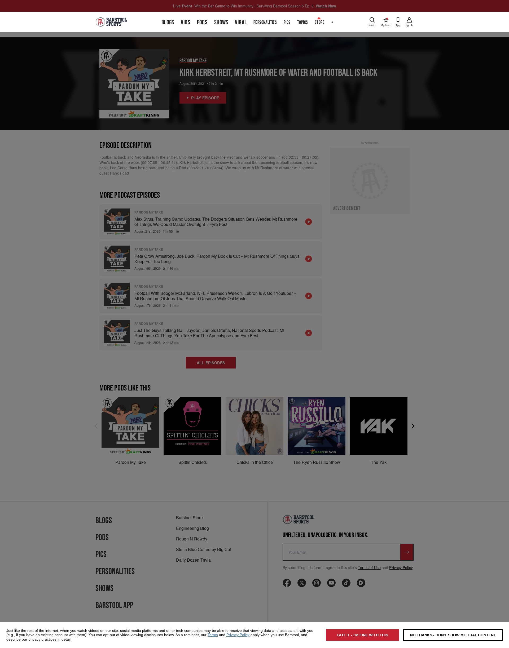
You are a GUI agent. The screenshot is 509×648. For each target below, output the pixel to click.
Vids (185, 22)
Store (319, 22)
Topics (302, 22)
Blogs (167, 22)
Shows (221, 22)
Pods (202, 22)
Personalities (265, 22)
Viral (241, 22)
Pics (287, 22)
